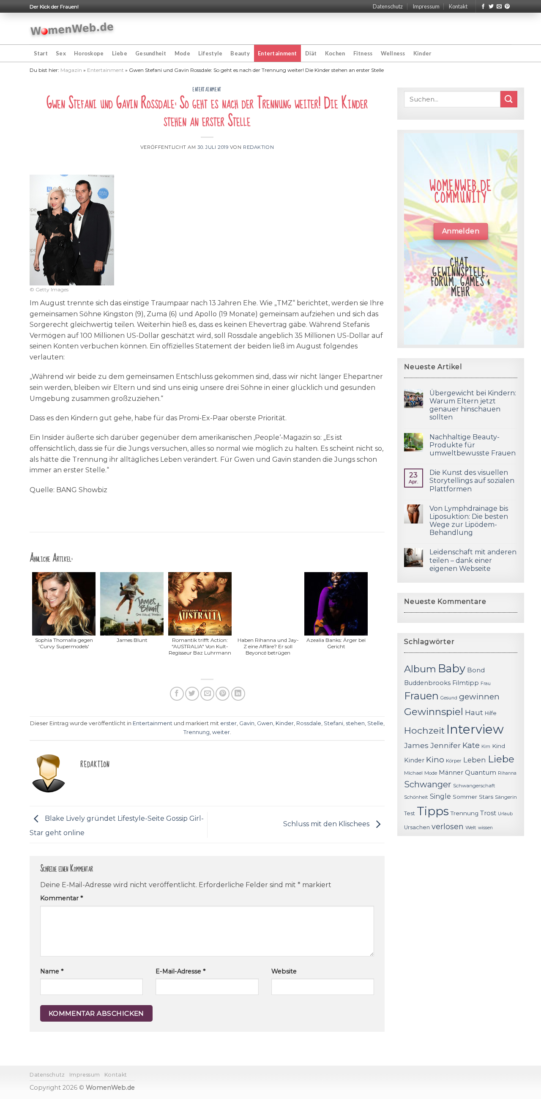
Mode (182, 53)
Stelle (375, 723)
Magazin (71, 70)
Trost (488, 813)
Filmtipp (465, 683)
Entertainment (277, 53)
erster (228, 723)
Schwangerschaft (474, 786)
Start (41, 53)
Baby (451, 668)
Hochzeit (424, 730)
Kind (498, 746)
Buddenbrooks (427, 683)
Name (51, 971)
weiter (221, 732)
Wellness (393, 53)
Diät (311, 53)
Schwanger (427, 784)
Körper (454, 761)
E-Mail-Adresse (180, 971)
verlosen (448, 826)
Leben (474, 760)
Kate (471, 745)
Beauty (240, 53)
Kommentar (61, 898)
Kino (435, 760)
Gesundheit (151, 53)
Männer (451, 772)
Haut (474, 712)
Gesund (448, 698)
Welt (470, 827)
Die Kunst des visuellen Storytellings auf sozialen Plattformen (471, 481)
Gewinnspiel (433, 712)
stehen (355, 723)
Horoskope (89, 53)
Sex (61, 53)
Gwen (265, 723)
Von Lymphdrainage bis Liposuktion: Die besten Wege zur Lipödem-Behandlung (468, 520)
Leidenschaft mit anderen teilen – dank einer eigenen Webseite (472, 560)
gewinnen (479, 697)
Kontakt (458, 6)
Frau (486, 683)
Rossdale (308, 723)
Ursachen (417, 827)
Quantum (480, 772)
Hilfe (491, 713)
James (416, 745)
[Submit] (508, 99)
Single (440, 796)
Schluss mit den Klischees (327, 824)
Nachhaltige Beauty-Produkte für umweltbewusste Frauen (472, 445)
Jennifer (445, 745)
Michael (413, 773)
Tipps (433, 811)
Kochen (335, 53)
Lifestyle (210, 53)
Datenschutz (388, 6)
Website (284, 971)
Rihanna (507, 773)
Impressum (426, 6)
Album (420, 669)
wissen (485, 827)
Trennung (196, 732)
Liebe (119, 53)
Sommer (465, 796)
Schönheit (416, 797)
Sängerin (506, 797)
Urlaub (505, 814)
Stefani (333, 723)
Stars (486, 796)
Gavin (246, 723)
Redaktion (258, 147)
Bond (476, 670)
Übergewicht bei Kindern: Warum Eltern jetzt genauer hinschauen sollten (472, 405)
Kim (485, 746)
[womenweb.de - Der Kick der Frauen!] (72, 28)
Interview (475, 729)
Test (409, 813)
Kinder (422, 53)
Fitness (363, 53)
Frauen (421, 696)
